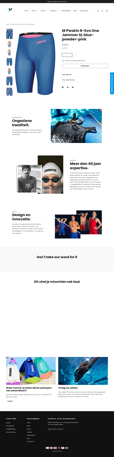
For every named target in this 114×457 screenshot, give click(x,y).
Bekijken (10, 401)
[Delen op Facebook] (63, 87)
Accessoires (84, 11)
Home (26, 11)
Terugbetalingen (10, 429)
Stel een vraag (68, 80)
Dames (43, 11)
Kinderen (53, 11)
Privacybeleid (10, 426)
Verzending (67, 75)
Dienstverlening (10, 432)
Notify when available (112, 83)
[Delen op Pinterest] (73, 87)
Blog (75, 11)
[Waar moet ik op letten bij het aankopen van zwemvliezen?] (31, 371)
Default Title (67, 55)
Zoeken (8, 423)
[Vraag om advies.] (83, 371)
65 (75, 55)
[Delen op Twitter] (68, 87)
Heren (34, 11)
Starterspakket (65, 11)
